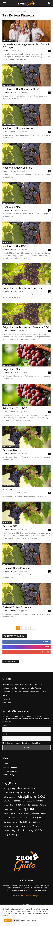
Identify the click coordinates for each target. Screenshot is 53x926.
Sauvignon (7, 822)
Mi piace (46, 642)
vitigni (7, 834)
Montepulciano (9, 805)
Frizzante (16, 801)
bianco (35, 788)
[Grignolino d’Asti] (26, 356)
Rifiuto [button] (16, 920)
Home (4, 12)
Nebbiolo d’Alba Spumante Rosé (20, 89)
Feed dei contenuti (9, 767)
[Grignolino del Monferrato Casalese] (26, 275)
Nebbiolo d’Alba (11, 207)
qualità (29, 808)
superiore (36, 822)
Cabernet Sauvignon (13, 792)
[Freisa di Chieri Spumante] (26, 555)
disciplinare (27, 796)
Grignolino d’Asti (11, 369)
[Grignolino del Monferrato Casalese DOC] (26, 314)
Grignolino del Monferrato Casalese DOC (25, 327)
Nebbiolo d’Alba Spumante (17, 128)
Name (4, 725)
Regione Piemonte (24, 813)
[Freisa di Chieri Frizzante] (26, 594)
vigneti (15, 830)
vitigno (15, 834)
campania (29, 792)
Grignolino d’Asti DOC (14, 408)
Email (4, 734)
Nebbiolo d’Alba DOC (14, 246)
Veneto (39, 826)
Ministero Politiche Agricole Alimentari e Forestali (22, 688)
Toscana (7, 826)
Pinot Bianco (8, 809)
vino (38, 830)
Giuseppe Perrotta (9, 92)
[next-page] (34, 628)
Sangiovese (38, 817)
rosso (21, 817)
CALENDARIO (10, 661)
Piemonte (43, 805)
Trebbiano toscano (20, 826)
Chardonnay (10, 797)
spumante (24, 821)
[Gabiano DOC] (26, 513)
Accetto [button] (7, 920)
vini (24, 830)
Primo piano (7, 242)
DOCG (7, 800)
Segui (46, 647)
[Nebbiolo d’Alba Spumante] (26, 115)
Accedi (5, 763)
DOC (41, 796)
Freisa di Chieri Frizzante (16, 607)
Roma (43, 813)
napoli (19, 804)
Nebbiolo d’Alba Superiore (17, 167)
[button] (4, 3)
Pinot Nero (18, 809)
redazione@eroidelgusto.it (31, 895)
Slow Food (6, 703)
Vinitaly (30, 831)
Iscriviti (45, 652)
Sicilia (15, 822)
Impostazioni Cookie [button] (28, 920)
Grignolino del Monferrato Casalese (22, 288)
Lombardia (31, 801)
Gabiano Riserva (11, 450)
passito (35, 805)
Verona (6, 831)
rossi (14, 818)
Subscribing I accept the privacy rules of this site (24, 743)
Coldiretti (6, 699)
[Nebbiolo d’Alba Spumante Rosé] (26, 76)
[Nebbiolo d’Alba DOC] (26, 233)
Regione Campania (10, 813)
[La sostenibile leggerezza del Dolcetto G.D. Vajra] (26, 31)
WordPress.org (8, 774)
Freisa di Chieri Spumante (17, 568)
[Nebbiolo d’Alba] (26, 194)
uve (32, 826)
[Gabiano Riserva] (26, 437)
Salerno (28, 818)
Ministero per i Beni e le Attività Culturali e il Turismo (23, 684)
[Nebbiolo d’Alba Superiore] (26, 155)
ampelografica (13, 788)
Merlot (39, 801)
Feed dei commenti (10, 771)
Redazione (6, 50)
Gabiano (7, 489)
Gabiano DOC (10, 526)
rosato (7, 817)
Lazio (23, 801)
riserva (36, 813)
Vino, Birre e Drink (9, 40)
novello (27, 805)
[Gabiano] (26, 476)
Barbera (27, 788)
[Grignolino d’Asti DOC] (26, 395)
